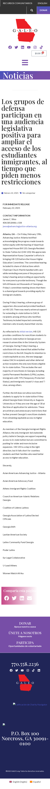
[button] (31, 10)
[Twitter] (16, 47)
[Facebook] (10, 47)
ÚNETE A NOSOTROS (25, 633)
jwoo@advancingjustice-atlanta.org (20, 226)
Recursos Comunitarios (17, 3)
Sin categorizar (28, 193)
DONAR (25, 623)
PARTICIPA (25, 642)
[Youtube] (29, 47)
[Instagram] (35, 47)
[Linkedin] (22, 47)
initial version (26, 331)
